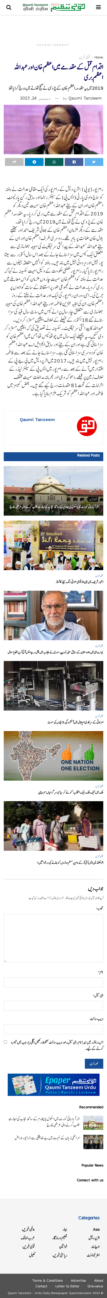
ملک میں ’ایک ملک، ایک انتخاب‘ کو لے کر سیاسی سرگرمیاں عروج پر (70, 792)
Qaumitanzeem (80, 1293)
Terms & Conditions (47, 1280)
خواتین (63, 1247)
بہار (65, 1229)
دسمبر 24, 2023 (35, 98)
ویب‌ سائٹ (96, 1019)
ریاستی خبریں (60, 1255)
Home (99, 57)
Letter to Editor (67, 1286)
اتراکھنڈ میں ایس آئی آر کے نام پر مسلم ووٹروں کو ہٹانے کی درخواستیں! (70, 862)
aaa (96, 1229)
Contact (41, 1286)
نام (100, 972)
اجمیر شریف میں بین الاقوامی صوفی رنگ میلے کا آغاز (79, 581)
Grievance (95, 1286)
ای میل (98, 995)
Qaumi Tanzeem (85, 98)
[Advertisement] (53, 26)
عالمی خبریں (28, 1229)
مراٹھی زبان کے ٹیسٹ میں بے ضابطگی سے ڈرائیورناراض (47, 1138)
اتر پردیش (94, 1238)
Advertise (78, 1280)
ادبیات (95, 1247)
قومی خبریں (84, 57)
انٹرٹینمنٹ (93, 1255)
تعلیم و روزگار (59, 1238)
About (98, 1280)
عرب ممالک (28, 1238)
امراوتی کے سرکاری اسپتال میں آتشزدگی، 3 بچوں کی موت (75, 722)
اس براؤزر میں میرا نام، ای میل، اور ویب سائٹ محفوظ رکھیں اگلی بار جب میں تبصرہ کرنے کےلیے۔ (57, 1045)
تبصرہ (99, 908)
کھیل (32, 1255)
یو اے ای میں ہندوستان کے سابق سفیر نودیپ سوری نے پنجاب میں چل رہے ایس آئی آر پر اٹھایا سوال (55, 652)
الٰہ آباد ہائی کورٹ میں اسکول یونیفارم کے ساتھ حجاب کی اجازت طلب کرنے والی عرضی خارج (54, 506)
